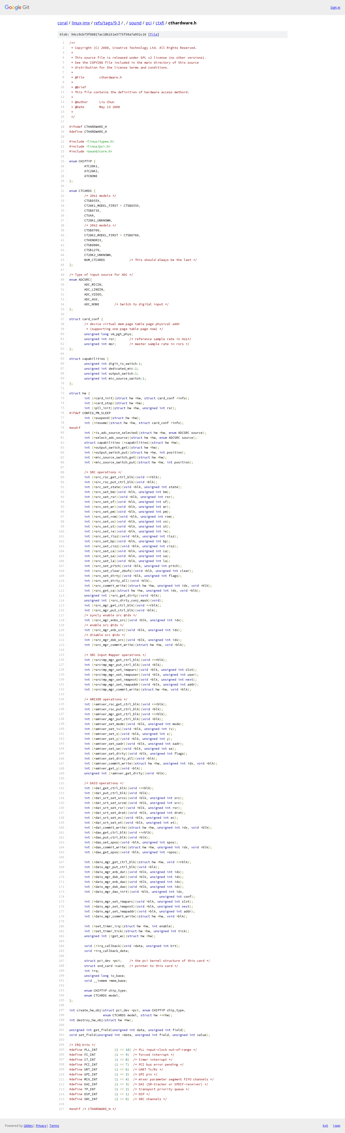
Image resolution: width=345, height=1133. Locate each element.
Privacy (41, 1125)
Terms (54, 1125)
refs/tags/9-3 (107, 23)
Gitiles (28, 1125)
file (153, 34)
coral (63, 23)
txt (325, 1125)
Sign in (335, 7)
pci (149, 23)
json (336, 1125)
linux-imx (81, 23)
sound (135, 23)
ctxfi (160, 23)
